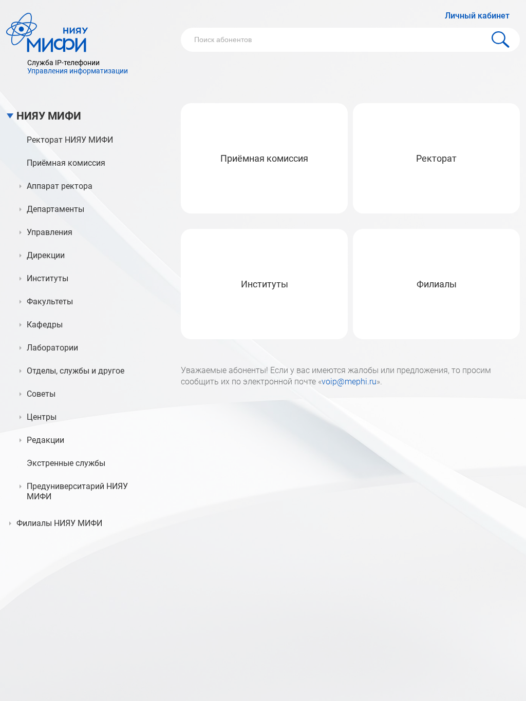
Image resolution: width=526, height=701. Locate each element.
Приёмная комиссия (264, 158)
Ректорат (436, 158)
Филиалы (437, 284)
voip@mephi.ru (349, 381)
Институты (264, 284)
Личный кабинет (477, 16)
